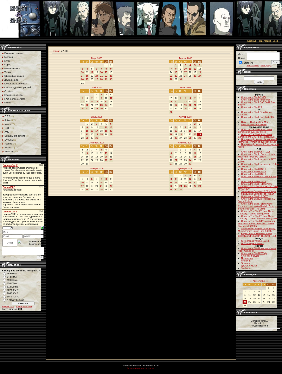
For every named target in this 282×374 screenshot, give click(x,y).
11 (190, 68)
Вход (275, 41)
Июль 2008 (96, 117)
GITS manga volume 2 (252, 243)
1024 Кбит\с (13, 290)
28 (101, 79)
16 (92, 131)
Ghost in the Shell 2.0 (251, 107)
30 (111, 79)
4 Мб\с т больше (15, 300)
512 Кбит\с (12, 286)
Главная (251, 41)
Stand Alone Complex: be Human (257, 194)
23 (111, 76)
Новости (9, 151)
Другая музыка (249, 265)
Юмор (8, 147)
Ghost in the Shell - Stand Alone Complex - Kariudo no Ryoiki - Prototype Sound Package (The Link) (258, 206)
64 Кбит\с (12, 277)
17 (82, 76)
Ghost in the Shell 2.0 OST (254, 196)
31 (96, 138)
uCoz (152, 368)
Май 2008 (97, 87)
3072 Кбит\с (13, 296)
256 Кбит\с (12, 283)
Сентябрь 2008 (96, 142)
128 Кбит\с (12, 280)
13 (111, 127)
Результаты (8, 306)
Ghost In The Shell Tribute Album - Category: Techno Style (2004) (256, 212)
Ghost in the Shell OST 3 (253, 174)
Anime (8, 120)
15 (106, 72)
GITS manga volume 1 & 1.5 (255, 241)
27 (96, 79)
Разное (8, 143)
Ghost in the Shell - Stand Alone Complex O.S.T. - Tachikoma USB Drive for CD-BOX (258, 186)
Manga (8, 124)
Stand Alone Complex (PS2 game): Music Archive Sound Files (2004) (257, 229)
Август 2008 (185, 117)
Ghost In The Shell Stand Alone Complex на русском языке (255, 130)
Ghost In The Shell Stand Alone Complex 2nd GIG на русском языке (257, 135)
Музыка (9, 139)
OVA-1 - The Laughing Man (254, 122)
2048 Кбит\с (13, 293)
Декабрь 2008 (185, 168)
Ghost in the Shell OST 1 (253, 169)
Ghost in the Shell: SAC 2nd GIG (257, 117)
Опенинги (246, 260)
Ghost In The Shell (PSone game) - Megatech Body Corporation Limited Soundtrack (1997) (257, 223)
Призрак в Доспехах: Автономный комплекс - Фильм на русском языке (257, 140)
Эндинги (245, 263)
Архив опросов (24, 306)
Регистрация (264, 41)
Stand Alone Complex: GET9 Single (258, 191)
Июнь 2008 (185, 87)
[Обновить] (42, 227)
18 (87, 76)
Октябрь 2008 (185, 142)
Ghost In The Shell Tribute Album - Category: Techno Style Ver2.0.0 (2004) (258, 217)
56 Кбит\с (12, 273)
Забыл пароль (252, 65)
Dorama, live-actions (15, 136)
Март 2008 (96, 58)
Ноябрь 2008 (96, 168)
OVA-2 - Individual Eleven (254, 124)
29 (106, 79)
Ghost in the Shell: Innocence (255, 99)
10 (82, 72)
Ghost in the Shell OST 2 (253, 171)
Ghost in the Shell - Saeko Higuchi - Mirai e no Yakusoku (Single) (257, 155)
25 (87, 79)
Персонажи (247, 258)
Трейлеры (246, 268)
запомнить (248, 63)
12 (92, 72)
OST (7, 128)
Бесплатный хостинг (138, 368)
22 (106, 76)
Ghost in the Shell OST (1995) (256, 151)
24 (82, 79)
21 (101, 76)
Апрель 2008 (185, 58)
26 (195, 76)
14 (101, 72)
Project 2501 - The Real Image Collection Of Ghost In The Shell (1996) (257, 234)
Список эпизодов (250, 255)
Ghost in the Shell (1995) (253, 97)
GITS (7, 116)
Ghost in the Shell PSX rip (254, 253)
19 (185, 105)
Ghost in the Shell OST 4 (253, 181)
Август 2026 (259, 281)
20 (96, 76)
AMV (7, 132)
